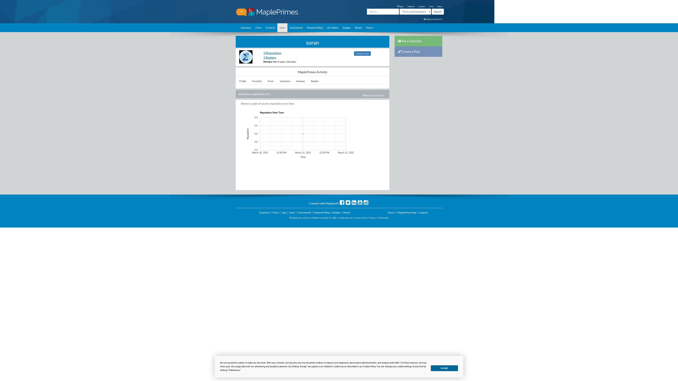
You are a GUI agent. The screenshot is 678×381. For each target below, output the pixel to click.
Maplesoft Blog (315, 27)
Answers (300, 81)
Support (422, 6)
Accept (444, 368)
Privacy (372, 218)
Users (282, 27)
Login (401, 6)
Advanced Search (434, 19)
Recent (358, 27)
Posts (258, 27)
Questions (245, 27)
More (369, 27)
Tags (283, 212)
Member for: (270, 61)
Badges (346, 27)
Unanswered (296, 27)
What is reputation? (374, 95)
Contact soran (362, 53)
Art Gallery (332, 27)
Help (431, 6)
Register (411, 6)
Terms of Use (361, 218)
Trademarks (383, 218)
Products (270, 27)
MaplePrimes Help (406, 212)
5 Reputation (272, 53)
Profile (242, 81)
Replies (315, 81)
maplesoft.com (346, 218)
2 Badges (269, 57)
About (439, 6)
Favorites (257, 81)
